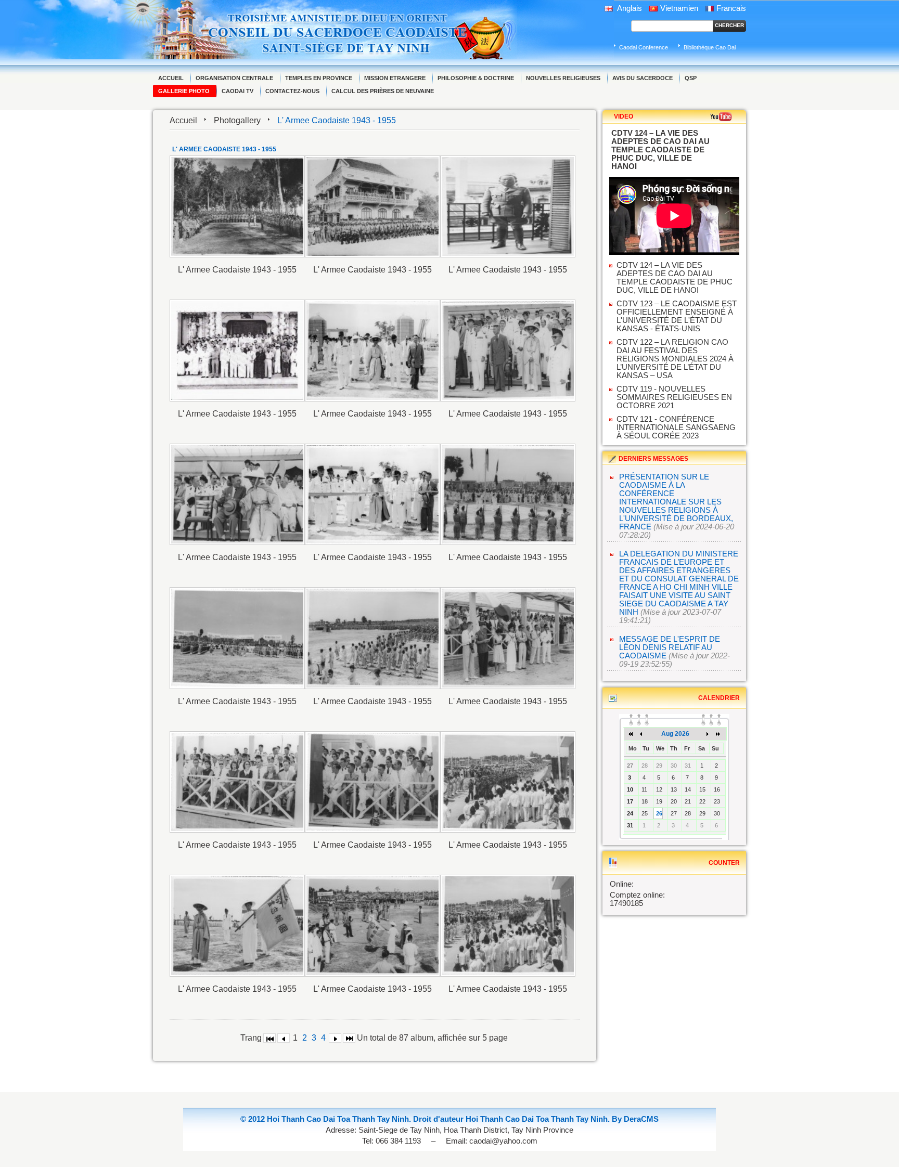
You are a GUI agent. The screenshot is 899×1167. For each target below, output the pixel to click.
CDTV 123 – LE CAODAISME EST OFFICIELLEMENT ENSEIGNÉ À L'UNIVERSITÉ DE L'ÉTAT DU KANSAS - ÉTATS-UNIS (677, 316)
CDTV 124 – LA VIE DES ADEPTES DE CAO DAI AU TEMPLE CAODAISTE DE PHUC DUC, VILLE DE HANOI (675, 277)
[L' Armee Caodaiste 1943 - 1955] (237, 206)
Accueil (183, 120)
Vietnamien (679, 8)
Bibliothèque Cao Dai (710, 47)
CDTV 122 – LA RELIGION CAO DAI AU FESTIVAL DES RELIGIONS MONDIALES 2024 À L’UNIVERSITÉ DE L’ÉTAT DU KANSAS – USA (675, 359)
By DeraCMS (635, 1119)
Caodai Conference (643, 47)
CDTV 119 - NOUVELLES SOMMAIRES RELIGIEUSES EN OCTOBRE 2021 (674, 397)
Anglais (628, 8)
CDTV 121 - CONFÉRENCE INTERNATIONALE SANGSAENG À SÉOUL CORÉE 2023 (676, 427)
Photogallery (237, 120)
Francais (731, 8)
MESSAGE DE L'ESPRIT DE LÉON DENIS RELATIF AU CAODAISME (669, 647)
